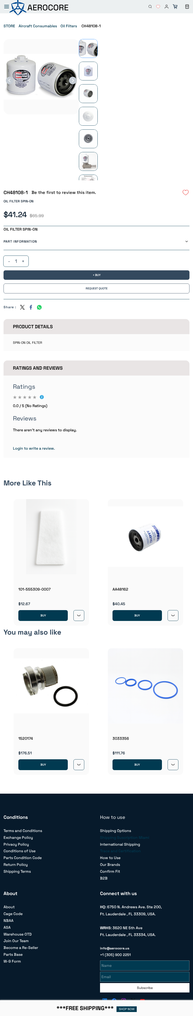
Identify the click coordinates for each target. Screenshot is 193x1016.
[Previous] (9, 80)
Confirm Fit (110, 871)
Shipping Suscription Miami (124, 837)
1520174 (25, 738)
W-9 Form (12, 961)
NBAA (8, 920)
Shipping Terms (17, 871)
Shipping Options (115, 830)
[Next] (72, 80)
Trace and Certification (120, 850)
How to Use (110, 857)
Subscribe (145, 988)
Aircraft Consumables (38, 26)
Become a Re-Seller (21, 947)
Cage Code (13, 913)
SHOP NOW (126, 1009)
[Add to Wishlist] (185, 192)
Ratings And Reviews (38, 368)
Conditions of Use (20, 850)
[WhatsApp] (39, 307)
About (9, 906)
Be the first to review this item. (64, 192)
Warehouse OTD (18, 934)
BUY (43, 615)
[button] (156, 6)
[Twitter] (22, 307)
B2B (104, 878)
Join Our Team (16, 940)
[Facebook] (30, 307)
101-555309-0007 (34, 589)
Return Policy (16, 864)
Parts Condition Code (23, 857)
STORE (9, 26)
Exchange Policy (18, 837)
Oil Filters (68, 26)
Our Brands (110, 864)
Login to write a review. (34, 448)
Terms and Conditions (23, 830)
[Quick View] (79, 615)
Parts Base (13, 954)
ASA (7, 927)
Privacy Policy (16, 844)
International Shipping (120, 844)
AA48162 (120, 589)
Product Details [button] (33, 327)
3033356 (121, 738)
